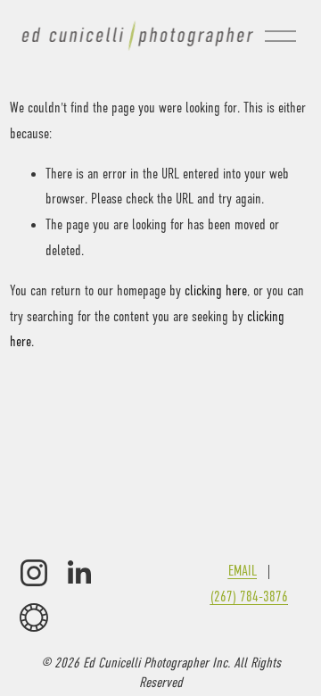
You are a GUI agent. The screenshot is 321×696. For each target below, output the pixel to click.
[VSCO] (34, 617)
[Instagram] (34, 573)
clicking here (216, 291)
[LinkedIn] (78, 573)
